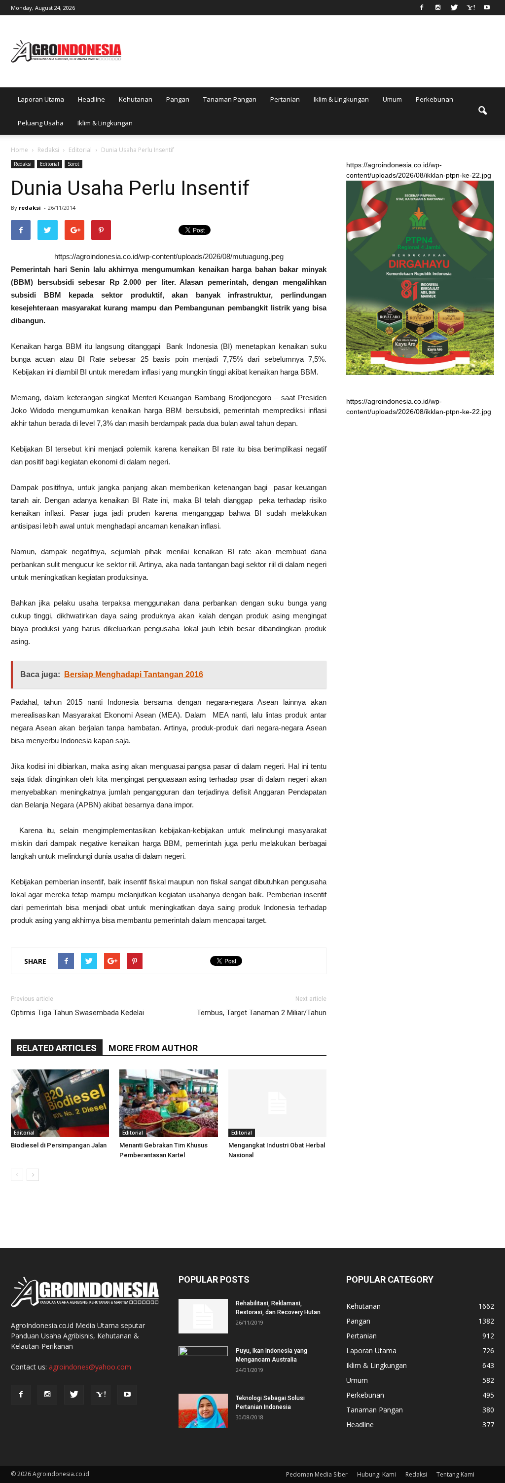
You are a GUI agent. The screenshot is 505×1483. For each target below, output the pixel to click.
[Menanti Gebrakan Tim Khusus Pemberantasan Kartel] (168, 1103)
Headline (91, 99)
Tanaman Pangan (229, 99)
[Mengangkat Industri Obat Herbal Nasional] (277, 1103)
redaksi (30, 207)
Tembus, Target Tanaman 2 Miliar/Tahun (261, 1012)
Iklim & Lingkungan (341, 99)
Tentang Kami (455, 1474)
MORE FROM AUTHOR (153, 1048)
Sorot (73, 163)
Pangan (177, 99)
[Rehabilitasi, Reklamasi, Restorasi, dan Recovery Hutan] (203, 1316)
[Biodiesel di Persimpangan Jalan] (60, 1103)
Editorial (49, 163)
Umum (392, 99)
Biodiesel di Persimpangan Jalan (59, 1145)
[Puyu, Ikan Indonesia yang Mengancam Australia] (203, 1363)
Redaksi (23, 163)
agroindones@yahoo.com (90, 1366)
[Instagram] (438, 7)
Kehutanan (135, 99)
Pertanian (285, 99)
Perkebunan (434, 99)
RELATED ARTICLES (57, 1048)
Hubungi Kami (376, 1474)
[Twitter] (454, 7)
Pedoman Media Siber (317, 1474)
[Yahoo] (470, 7)
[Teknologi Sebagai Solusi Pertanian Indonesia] (203, 1411)
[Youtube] (486, 7)
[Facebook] (421, 7)
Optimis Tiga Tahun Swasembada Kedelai (77, 1012)
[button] (482, 111)
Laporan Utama (41, 99)
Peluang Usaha (41, 122)
